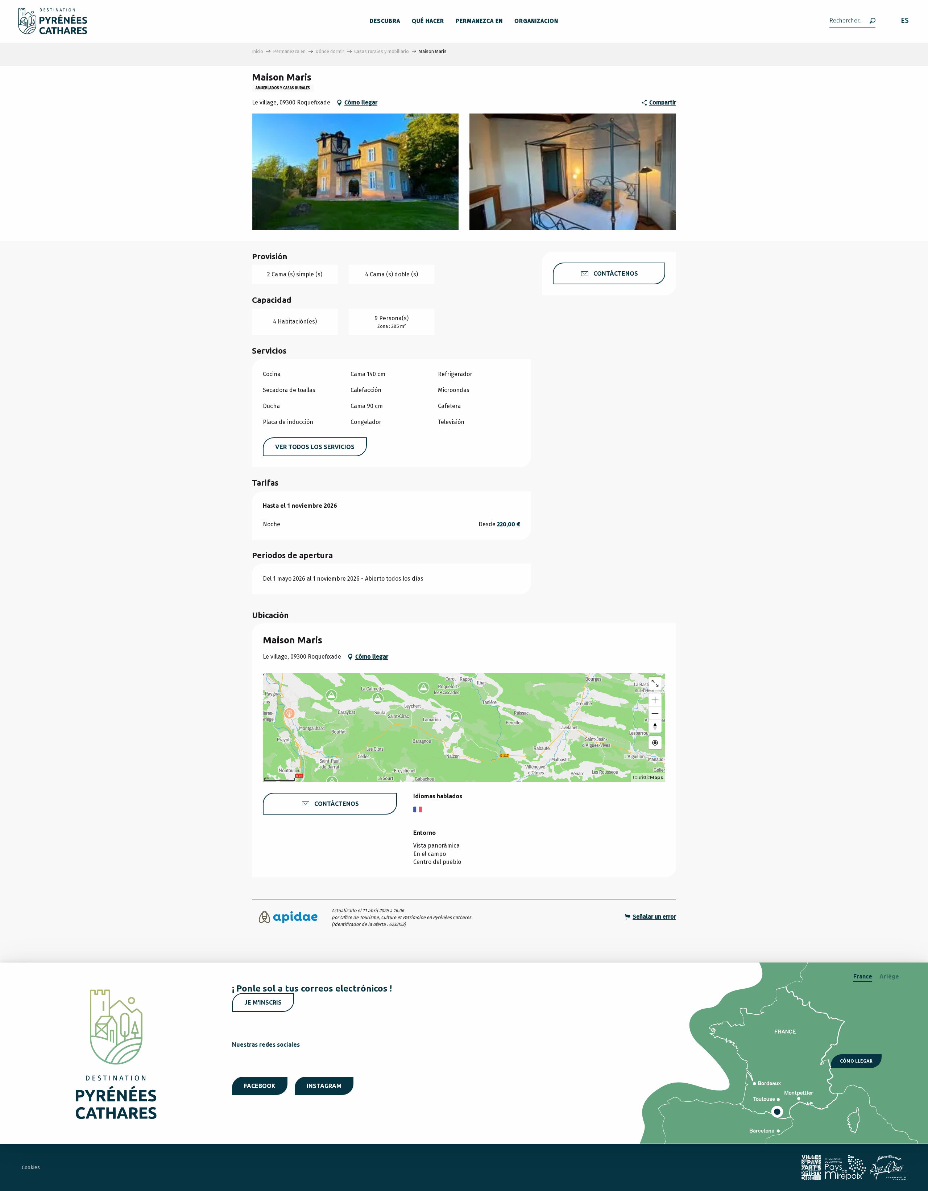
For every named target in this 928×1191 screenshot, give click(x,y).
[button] (852, 21)
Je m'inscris (263, 1002)
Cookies (31, 1168)
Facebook (260, 1086)
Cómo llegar (856, 1061)
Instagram (324, 1086)
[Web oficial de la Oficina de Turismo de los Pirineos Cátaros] (52, 21)
